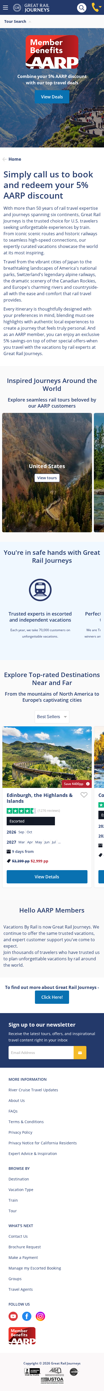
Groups (15, 1278)
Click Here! (52, 997)
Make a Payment (23, 1257)
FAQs (13, 1111)
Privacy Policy (20, 1132)
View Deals (52, 97)
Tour (13, 1210)
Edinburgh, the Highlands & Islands (40, 798)
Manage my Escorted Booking (35, 1268)
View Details (47, 877)
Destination (19, 1178)
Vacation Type (21, 1189)
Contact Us (18, 1236)
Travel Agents (21, 1289)
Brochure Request (25, 1246)
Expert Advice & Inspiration (33, 1153)
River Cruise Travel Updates (33, 1089)
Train (13, 1200)
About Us (17, 1100)
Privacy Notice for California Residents (43, 1142)
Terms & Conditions (26, 1121)
